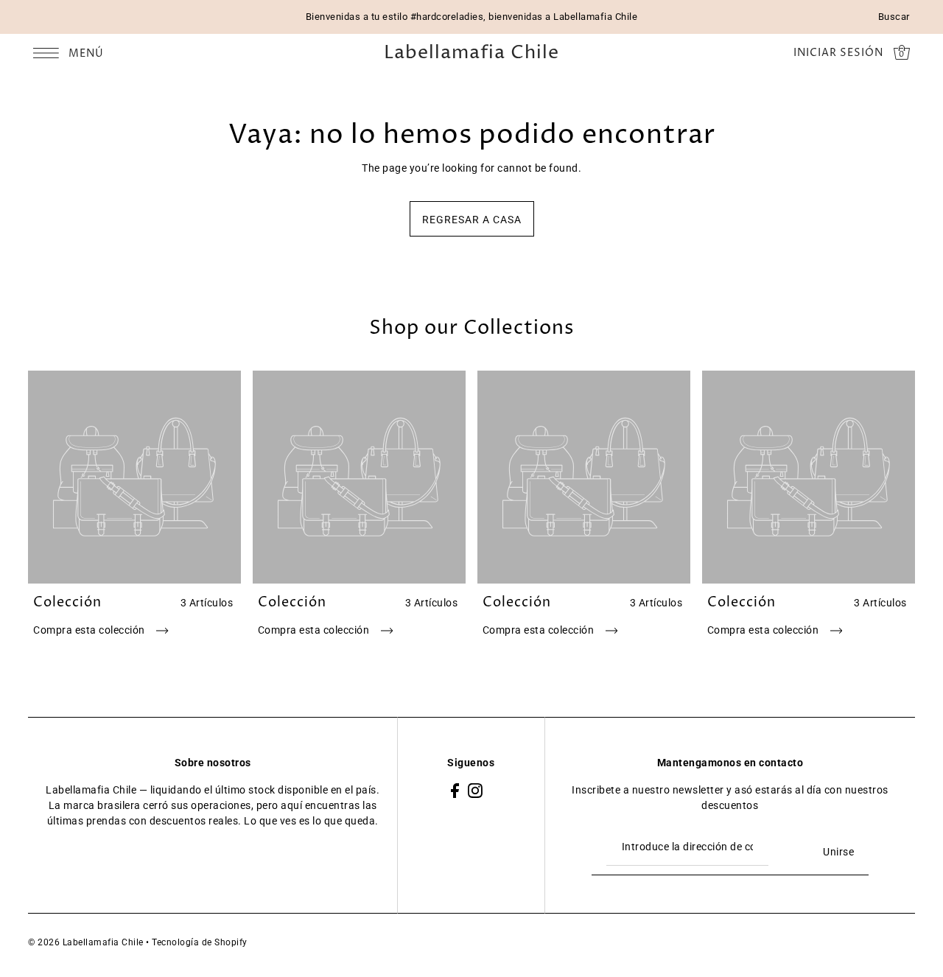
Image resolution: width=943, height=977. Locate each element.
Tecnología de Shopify (200, 942)
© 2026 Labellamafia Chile (86, 942)
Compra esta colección (90, 630)
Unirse (838, 852)
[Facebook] (455, 790)
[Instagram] (475, 790)
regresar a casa (472, 219)
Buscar (894, 16)
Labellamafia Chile (471, 53)
